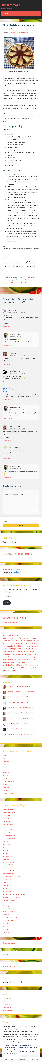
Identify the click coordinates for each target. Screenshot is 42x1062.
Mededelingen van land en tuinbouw (14, 894)
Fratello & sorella (8, 868)
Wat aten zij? (7, 923)
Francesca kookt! (8, 865)
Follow (7, 603)
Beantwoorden (7, 326)
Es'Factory (6, 859)
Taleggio (18, 662)
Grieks (12, 643)
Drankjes (25, 638)
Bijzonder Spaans (8, 824)
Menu (12, 654)
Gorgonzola (6, 643)
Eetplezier (6, 850)
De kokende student (9, 838)
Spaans (13, 662)
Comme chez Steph (9, 830)
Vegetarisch (30, 665)
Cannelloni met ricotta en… (26, 707)
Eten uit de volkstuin (9, 862)
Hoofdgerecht (19, 646)
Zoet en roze (7, 932)
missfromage (24, 33)
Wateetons (6, 926)
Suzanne (9, 734)
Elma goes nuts (7, 856)
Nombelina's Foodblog (9, 900)
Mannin (10, 353)
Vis (18, 668)
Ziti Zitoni (5, 929)
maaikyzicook (12, 371)
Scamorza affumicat (26, 659)
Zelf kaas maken (8, 793)
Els (9, 389)
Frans (12, 641)
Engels (5, 641)
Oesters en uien (7, 903)
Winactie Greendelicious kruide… (26, 729)
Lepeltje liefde (7, 888)
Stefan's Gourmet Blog (9, 912)
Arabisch (5, 635)
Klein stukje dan (7, 879)
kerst (33, 280)
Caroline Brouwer (13, 447)
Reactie (32, 510)
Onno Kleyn (6, 906)
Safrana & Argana (8, 909)
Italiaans (29, 277)
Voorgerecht (29, 668)
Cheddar (22, 635)
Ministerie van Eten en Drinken (12, 897)
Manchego (33, 651)
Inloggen (5, 1001)
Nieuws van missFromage (15, 585)
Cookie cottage (7, 833)
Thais (23, 662)
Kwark (14, 651)
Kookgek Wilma (7, 885)
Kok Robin (6, 882)
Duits (30, 638)
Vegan (23, 665)
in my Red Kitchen (8, 874)
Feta (9, 641)
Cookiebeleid (13, 1053)
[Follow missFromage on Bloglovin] (12, 573)
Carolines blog (7, 827)
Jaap (8, 723)
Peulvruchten (25, 657)
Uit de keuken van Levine (10, 917)
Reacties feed (7, 1007)
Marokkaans (6, 654)
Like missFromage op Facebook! (18, 554)
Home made (8, 646)
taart (8, 282)
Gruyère (31, 643)
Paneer (5, 657)
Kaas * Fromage (9, 649)
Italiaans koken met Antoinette (12, 876)
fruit (25, 280)
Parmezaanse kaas (14, 657)
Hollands (36, 643)
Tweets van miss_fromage (11, 622)
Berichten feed (7, 1004)
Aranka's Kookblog (8, 809)
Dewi (8, 702)
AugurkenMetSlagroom (9, 812)
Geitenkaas (36, 641)
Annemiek (10, 729)
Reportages (33, 657)
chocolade (20, 280)
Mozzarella (25, 654)
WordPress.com (7, 1010)
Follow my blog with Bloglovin (12, 569)
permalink (26, 282)
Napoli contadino (33, 654)
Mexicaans (18, 654)
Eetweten (35, 638)
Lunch (28, 651)
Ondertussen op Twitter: (14, 618)
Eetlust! (5, 847)
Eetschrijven (6, 853)
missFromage (10, 5)
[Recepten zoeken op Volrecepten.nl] (11, 955)
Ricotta (5, 659)
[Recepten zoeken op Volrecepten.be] (11, 966)
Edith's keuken (7, 844)
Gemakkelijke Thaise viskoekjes (10, 291)
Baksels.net (6, 818)
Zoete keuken (12, 671)
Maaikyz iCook (7, 891)
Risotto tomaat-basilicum (25, 697)
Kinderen (20, 649)
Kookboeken (27, 649)
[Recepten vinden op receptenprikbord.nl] (10, 944)
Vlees (22, 668)
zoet (11, 282)
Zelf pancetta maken (25, 686)
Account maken (7, 998)
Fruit (25, 277)
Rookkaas (10, 659)
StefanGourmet (11, 686)
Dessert (21, 277)
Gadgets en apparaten (25, 641)
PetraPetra (10, 718)
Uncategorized (11, 664)
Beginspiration (7, 821)
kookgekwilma (12, 426)
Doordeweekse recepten (12, 638)
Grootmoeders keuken (21, 643)
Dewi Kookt (6, 841)
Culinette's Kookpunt (9, 836)
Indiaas (28, 646)
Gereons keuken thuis (9, 871)
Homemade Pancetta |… (14, 691)
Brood (18, 635)
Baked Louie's (7, 815)
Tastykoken (6, 914)
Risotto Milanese (36, 291)
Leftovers (21, 651)
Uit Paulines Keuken (9, 920)
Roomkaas (17, 659)
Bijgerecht (12, 635)
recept (4, 282)
